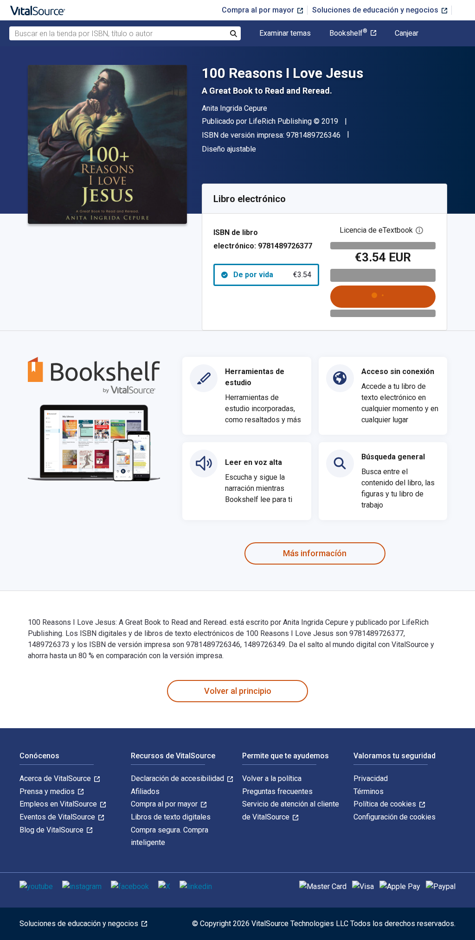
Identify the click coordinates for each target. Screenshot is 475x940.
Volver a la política (272, 778)
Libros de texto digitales (171, 817)
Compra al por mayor (259, 10)
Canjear (406, 33)
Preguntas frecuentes (277, 791)
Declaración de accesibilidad (178, 778)
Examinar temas (285, 33)
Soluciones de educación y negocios (376, 10)
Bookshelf (348, 33)
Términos (368, 791)
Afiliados (145, 791)
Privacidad (370, 778)
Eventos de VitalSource (58, 817)
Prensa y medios (48, 791)
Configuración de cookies (394, 817)
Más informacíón (315, 553)
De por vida (272, 274)
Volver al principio (237, 691)
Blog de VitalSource (52, 830)
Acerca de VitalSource (56, 778)
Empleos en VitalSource (59, 804)
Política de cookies (385, 804)
